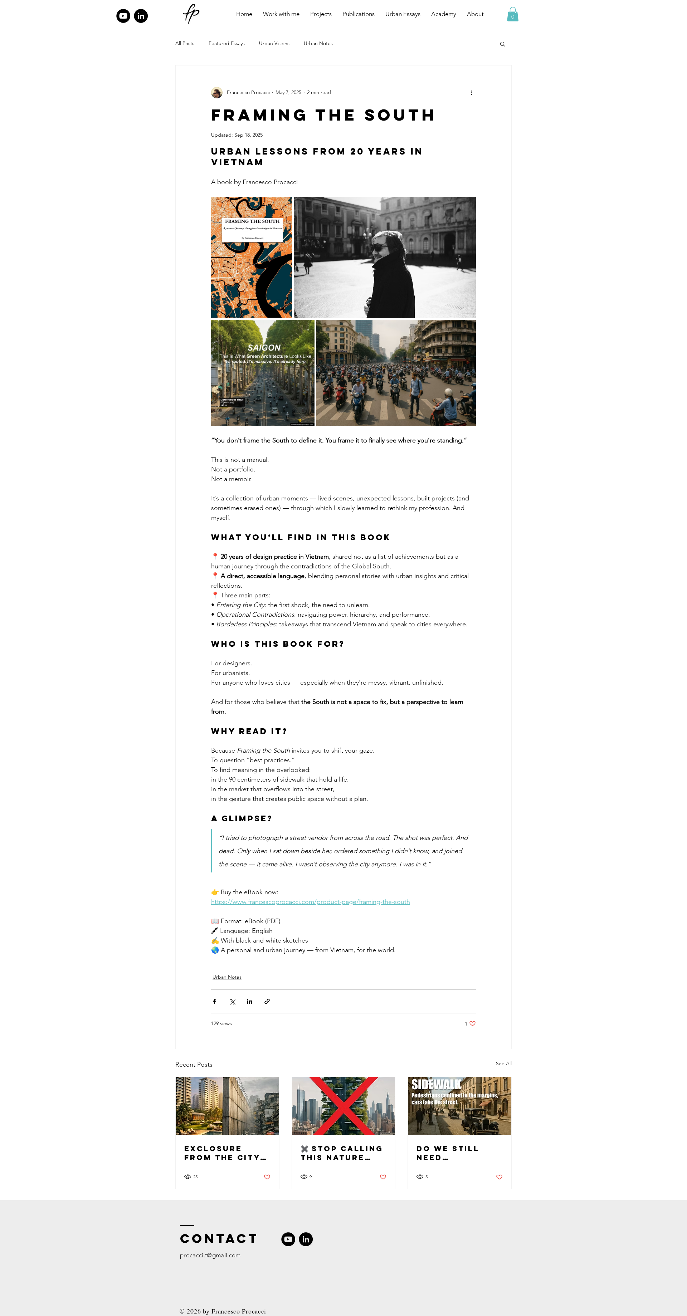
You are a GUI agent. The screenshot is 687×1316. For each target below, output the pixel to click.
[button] (513, 14)
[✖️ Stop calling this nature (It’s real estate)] (343, 1106)
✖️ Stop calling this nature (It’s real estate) (342, 1153)
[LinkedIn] (141, 16)
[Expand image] (251, 257)
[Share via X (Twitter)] (232, 1001)
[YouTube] (123, 16)
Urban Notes (318, 43)
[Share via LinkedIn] (249, 1001)
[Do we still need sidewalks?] (459, 1106)
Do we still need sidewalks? (447, 1153)
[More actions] (471, 92)
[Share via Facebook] (214, 1001)
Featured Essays (227, 43)
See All (504, 1063)
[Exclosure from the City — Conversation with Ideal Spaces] (227, 1106)
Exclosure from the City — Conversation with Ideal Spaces (226, 1153)
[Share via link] (267, 1001)
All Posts (184, 43)
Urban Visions (274, 43)
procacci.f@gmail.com (210, 1255)
